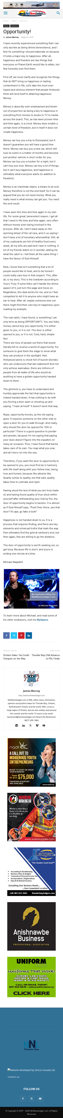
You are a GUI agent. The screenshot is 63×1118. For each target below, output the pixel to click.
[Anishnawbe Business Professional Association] (31, 926)
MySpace (42, 619)
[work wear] (31, 817)
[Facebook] (6, 635)
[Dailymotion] (18, 726)
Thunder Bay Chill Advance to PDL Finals (46, 657)
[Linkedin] (29, 635)
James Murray (12, 37)
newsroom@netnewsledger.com (38, 1076)
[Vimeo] (38, 726)
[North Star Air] (31, 5)
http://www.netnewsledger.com (31, 695)
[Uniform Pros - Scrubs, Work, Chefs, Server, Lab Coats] (31, 977)
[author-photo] (31, 686)
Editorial (23, 20)
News (14, 20)
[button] (5, 13)
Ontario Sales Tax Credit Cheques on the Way (16, 657)
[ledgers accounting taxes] (31, 871)
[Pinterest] (21, 635)
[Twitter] (14, 635)
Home (6, 20)
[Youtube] (45, 726)
